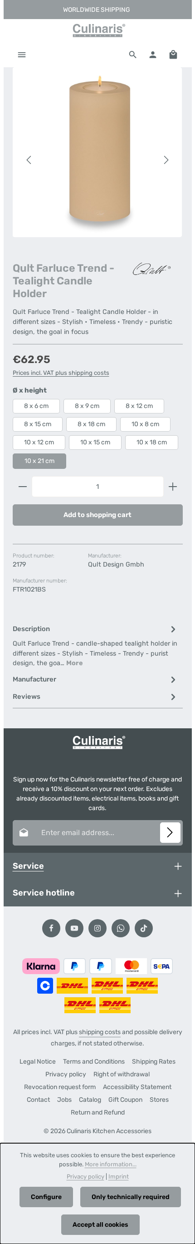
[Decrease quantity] (22, 486)
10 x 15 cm (95, 442)
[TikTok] (144, 928)
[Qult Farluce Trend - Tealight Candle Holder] (97, 152)
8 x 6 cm (36, 406)
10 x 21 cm (39, 461)
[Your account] (153, 54)
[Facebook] (51, 928)
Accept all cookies (100, 1225)
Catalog (90, 1100)
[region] (98, 160)
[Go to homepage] (97, 30)
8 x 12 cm (139, 406)
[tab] (95, 645)
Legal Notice (38, 1061)
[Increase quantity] (173, 486)
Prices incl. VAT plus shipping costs (61, 372)
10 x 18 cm (151, 442)
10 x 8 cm (145, 424)
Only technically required (131, 1197)
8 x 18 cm (91, 424)
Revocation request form (60, 1087)
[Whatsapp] (121, 928)
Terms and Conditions (94, 1061)
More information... (110, 1164)
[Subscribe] (170, 832)
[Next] (165, 159)
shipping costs (100, 1032)
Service (28, 866)
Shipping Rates (154, 1061)
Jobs (64, 1100)
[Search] (133, 54)
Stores (159, 1100)
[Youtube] (74, 928)
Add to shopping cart (97, 515)
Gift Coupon (125, 1100)
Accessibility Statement (137, 1087)
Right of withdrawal (121, 1074)
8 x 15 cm (37, 424)
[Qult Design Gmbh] (151, 269)
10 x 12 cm (39, 442)
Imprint (118, 1176)
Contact (38, 1100)
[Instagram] (97, 928)
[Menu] (22, 54)
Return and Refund (98, 1112)
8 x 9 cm (87, 406)
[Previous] (29, 159)
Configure (46, 1197)
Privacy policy (65, 1074)
